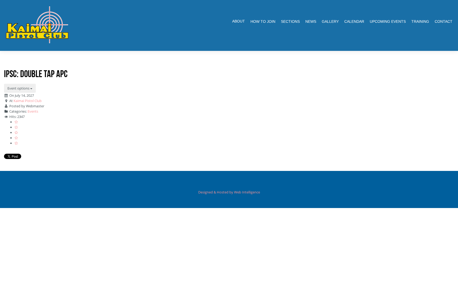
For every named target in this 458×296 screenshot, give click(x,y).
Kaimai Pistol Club (28, 100)
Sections (290, 21)
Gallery (330, 21)
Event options (18, 88)
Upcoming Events (388, 21)
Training (420, 21)
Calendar (354, 21)
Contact (443, 21)
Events (33, 111)
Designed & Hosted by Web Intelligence (229, 192)
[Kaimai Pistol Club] (37, 25)
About (238, 21)
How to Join (262, 21)
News (310, 21)
